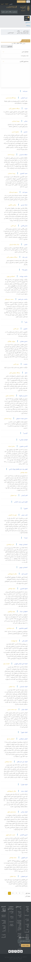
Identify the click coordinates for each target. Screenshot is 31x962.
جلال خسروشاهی (12, 574)
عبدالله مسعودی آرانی (14, 109)
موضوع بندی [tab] (25, 52)
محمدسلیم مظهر (12, 812)
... (6, 893)
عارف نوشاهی (23, 472)
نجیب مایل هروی (10, 835)
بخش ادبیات (11, 446)
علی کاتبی (13, 226)
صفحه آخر (28, 896)
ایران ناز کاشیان (13, 515)
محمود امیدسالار (13, 192)
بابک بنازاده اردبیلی (14, 244)
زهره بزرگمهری (11, 611)
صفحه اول (28, 893)
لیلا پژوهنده (14, 641)
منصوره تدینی (15, 132)
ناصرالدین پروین (11, 276)
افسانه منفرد (6, 664)
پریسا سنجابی (15, 121)
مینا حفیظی (13, 495)
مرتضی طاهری (12, 205)
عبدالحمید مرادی (10, 396)
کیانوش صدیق (10, 739)
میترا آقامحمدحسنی (11, 98)
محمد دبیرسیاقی (9, 299)
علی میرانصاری (10, 544)
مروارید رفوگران (11, 341)
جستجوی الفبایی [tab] (24, 61)
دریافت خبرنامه (25, 945)
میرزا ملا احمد (11, 155)
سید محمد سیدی (12, 709)
